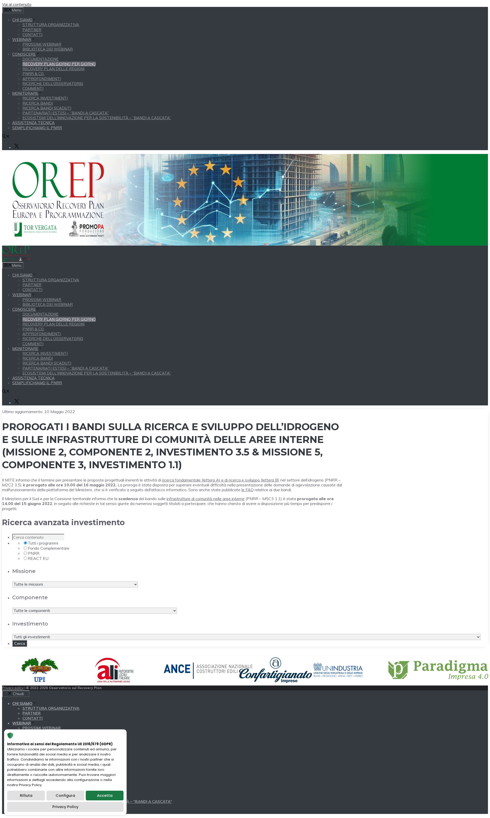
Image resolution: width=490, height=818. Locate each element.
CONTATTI (32, 34)
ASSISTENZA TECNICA (33, 122)
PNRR (33, 553)
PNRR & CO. (33, 73)
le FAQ (247, 489)
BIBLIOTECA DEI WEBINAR (47, 49)
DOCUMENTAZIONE (40, 59)
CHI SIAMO (22, 19)
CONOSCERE (24, 54)
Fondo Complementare (48, 548)
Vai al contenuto (16, 4)
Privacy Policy (65, 806)
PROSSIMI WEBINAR (41, 44)
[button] (6, 136)
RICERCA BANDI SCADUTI (46, 108)
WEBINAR (21, 39)
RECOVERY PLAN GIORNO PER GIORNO (59, 64)
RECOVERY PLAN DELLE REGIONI (53, 68)
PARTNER (31, 29)
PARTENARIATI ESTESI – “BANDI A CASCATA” (65, 113)
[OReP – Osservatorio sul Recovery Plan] (15, 259)
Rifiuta (26, 795)
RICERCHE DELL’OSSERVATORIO (52, 83)
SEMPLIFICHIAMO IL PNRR (37, 127)
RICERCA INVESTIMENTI (45, 98)
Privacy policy (13, 688)
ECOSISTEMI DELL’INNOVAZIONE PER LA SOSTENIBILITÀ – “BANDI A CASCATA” (96, 117)
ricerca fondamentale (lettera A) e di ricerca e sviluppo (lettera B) (220, 480)
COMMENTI (32, 88)
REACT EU (38, 558)
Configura (65, 795)
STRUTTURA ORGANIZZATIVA (50, 24)
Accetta (105, 795)
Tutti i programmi (43, 543)
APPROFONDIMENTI (41, 78)
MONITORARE (25, 93)
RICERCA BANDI (37, 103)
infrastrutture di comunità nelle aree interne (205, 498)
